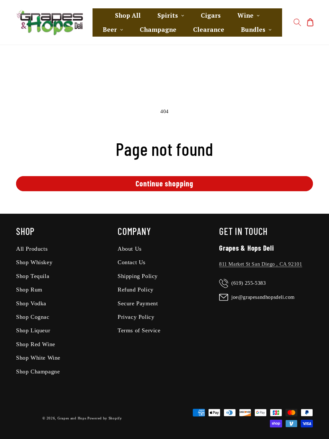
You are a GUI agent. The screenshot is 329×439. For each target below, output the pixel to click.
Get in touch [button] (243, 231)
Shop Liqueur (33, 330)
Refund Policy (136, 289)
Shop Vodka (31, 303)
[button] (297, 22)
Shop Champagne (38, 371)
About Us (130, 249)
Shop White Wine (38, 357)
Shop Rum (29, 289)
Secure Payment (138, 303)
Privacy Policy (136, 317)
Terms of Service (139, 330)
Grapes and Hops (72, 418)
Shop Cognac (32, 317)
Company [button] (134, 231)
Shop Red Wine (35, 344)
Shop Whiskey (34, 262)
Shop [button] (25, 231)
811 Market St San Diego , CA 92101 (260, 264)
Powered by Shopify (104, 418)
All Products (32, 249)
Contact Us (132, 262)
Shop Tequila (32, 276)
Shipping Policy (138, 276)
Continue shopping (164, 183)
